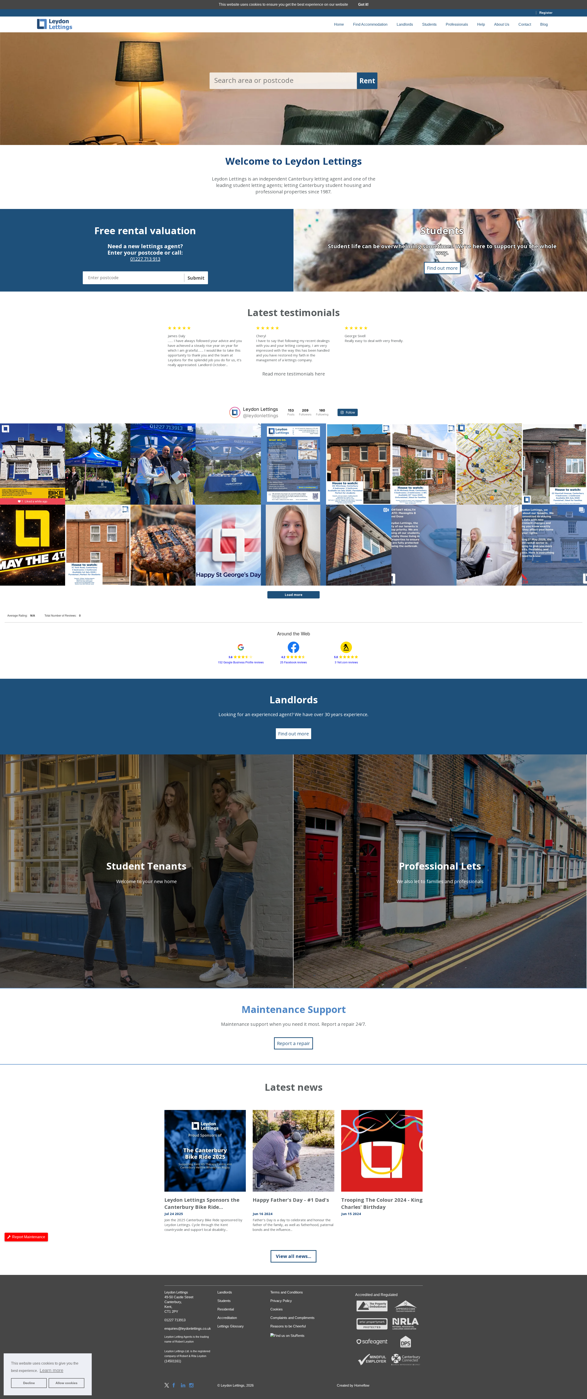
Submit (196, 278)
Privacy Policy (281, 1301)
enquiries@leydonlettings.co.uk (187, 1328)
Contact (524, 24)
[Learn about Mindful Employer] (372, 1359)
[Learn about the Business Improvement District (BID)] (406, 1359)
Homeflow (361, 1385)
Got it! (363, 4)
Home (339, 24)
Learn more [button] (51, 1370)
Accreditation (227, 1318)
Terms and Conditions (286, 1292)
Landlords (405, 24)
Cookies (276, 1309)
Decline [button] (29, 1383)
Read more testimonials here (293, 374)
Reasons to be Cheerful (288, 1326)
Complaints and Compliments (292, 1318)
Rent (367, 80)
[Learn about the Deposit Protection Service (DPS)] (406, 1342)
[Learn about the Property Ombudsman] (372, 1306)
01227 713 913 (145, 259)
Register (545, 12)
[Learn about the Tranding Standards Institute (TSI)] (406, 1306)
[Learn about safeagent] (372, 1342)
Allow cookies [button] (66, 1383)
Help (481, 24)
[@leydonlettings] (234, 412)
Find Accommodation (370, 24)
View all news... (293, 1256)
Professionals (457, 24)
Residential (225, 1309)
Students (429, 24)
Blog (544, 24)
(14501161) (172, 1361)
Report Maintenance (28, 1237)
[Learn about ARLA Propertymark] (372, 1324)
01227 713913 (175, 1320)
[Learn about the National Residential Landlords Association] (406, 1324)
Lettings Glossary (230, 1326)
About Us (501, 24)
